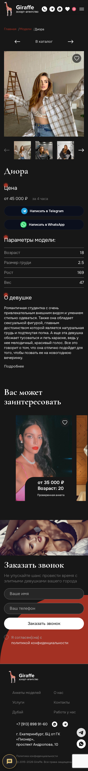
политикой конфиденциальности (39, 643)
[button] (81, 150)
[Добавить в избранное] (76, 58)
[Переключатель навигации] (81, 9)
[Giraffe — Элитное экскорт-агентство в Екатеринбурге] (21, 9)
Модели (25, 29)
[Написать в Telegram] (52, 9)
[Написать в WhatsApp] (60, 9)
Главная (10, 29)
